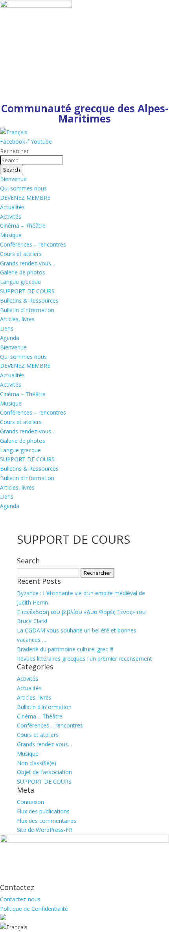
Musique (11, 235)
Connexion (30, 802)
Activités (10, 216)
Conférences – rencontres (33, 244)
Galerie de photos (22, 272)
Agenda (9, 338)
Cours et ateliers (21, 254)
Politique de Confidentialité (34, 908)
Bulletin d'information (44, 707)
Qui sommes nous (23, 188)
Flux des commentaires (46, 820)
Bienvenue (13, 179)
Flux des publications (43, 811)
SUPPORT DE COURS (27, 291)
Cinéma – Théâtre (23, 225)
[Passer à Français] (14, 132)
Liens (6, 328)
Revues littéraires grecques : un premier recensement (84, 658)
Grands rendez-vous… (27, 263)
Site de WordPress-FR (44, 829)
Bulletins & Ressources (29, 300)
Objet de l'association (44, 772)
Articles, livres (17, 319)
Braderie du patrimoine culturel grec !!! (65, 649)
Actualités (12, 207)
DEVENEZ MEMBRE (25, 197)
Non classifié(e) (36, 763)
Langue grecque (20, 281)
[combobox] (31, 160)
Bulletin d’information (27, 310)
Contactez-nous (20, 899)
